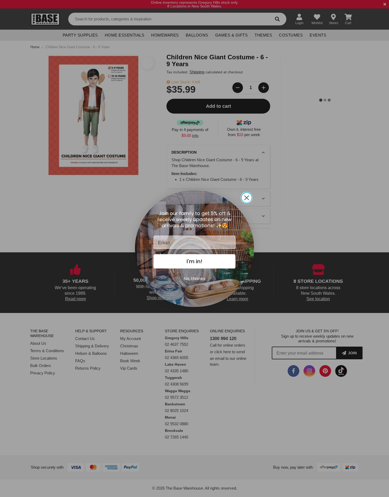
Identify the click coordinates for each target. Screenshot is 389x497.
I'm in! (194, 261)
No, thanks (194, 279)
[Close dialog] (246, 197)
